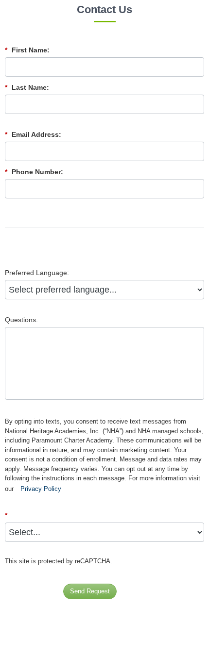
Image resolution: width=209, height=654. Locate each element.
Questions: (21, 320)
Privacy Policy (40, 488)
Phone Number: (34, 172)
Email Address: (33, 134)
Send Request (90, 591)
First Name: (27, 50)
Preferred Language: (37, 273)
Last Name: (27, 87)
